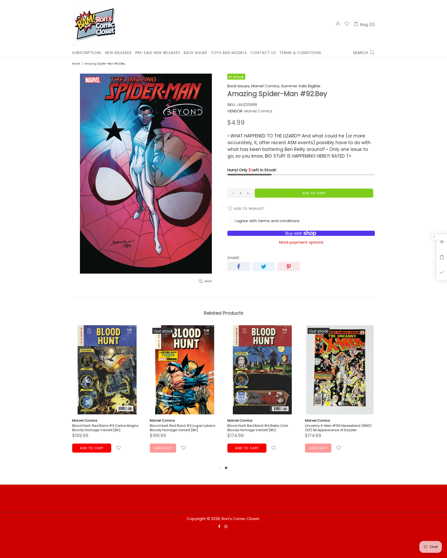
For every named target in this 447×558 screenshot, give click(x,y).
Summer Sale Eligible (301, 86)
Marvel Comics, (265, 86)
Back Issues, (238, 86)
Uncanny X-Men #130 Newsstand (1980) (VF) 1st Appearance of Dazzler (338, 427)
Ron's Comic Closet (95, 24)
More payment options (301, 242)
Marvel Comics (84, 420)
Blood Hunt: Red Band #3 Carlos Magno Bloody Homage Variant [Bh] (105, 427)
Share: (233, 257)
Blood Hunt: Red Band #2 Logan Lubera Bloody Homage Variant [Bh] (182, 427)
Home (76, 64)
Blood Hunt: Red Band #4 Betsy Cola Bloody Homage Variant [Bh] (257, 427)
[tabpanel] (262, 395)
